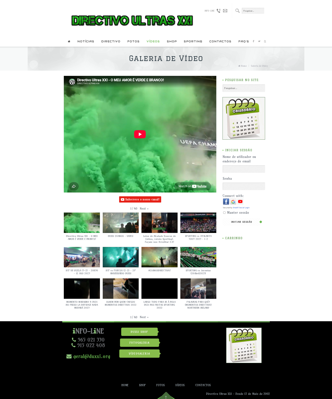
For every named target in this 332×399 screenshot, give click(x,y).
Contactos (220, 41)
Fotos (133, 41)
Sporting (193, 41)
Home (244, 65)
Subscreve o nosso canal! (142, 199)
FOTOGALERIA (140, 342)
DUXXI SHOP (139, 332)
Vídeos (153, 41)
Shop (172, 41)
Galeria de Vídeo (259, 65)
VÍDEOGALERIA (139, 353)
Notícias (85, 41)
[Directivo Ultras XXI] (131, 18)
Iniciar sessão (241, 221)
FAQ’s (243, 41)
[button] (144, 208)
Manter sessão (238, 212)
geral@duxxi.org (91, 356)
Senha (227, 178)
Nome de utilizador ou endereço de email (239, 158)
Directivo (111, 41)
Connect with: (233, 196)
